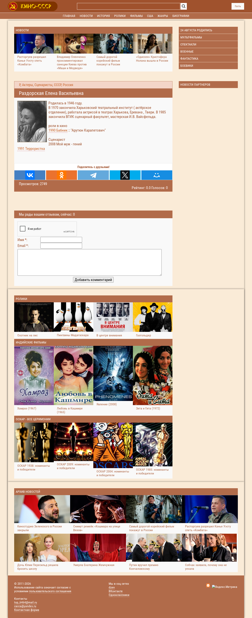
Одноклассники (119, 595)
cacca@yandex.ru (25, 606)
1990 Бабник (58, 130)
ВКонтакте (116, 591)
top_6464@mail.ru (25, 602)
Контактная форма (26, 610)
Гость (238, 6)
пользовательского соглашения (50, 591)
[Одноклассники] (61, 175)
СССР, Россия (63, 85)
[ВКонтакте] (29, 175)
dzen (112, 587)
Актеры (27, 85)
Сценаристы (43, 85)
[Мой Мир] (156, 175)
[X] (125, 175)
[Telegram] (93, 175)
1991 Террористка (31, 148)
